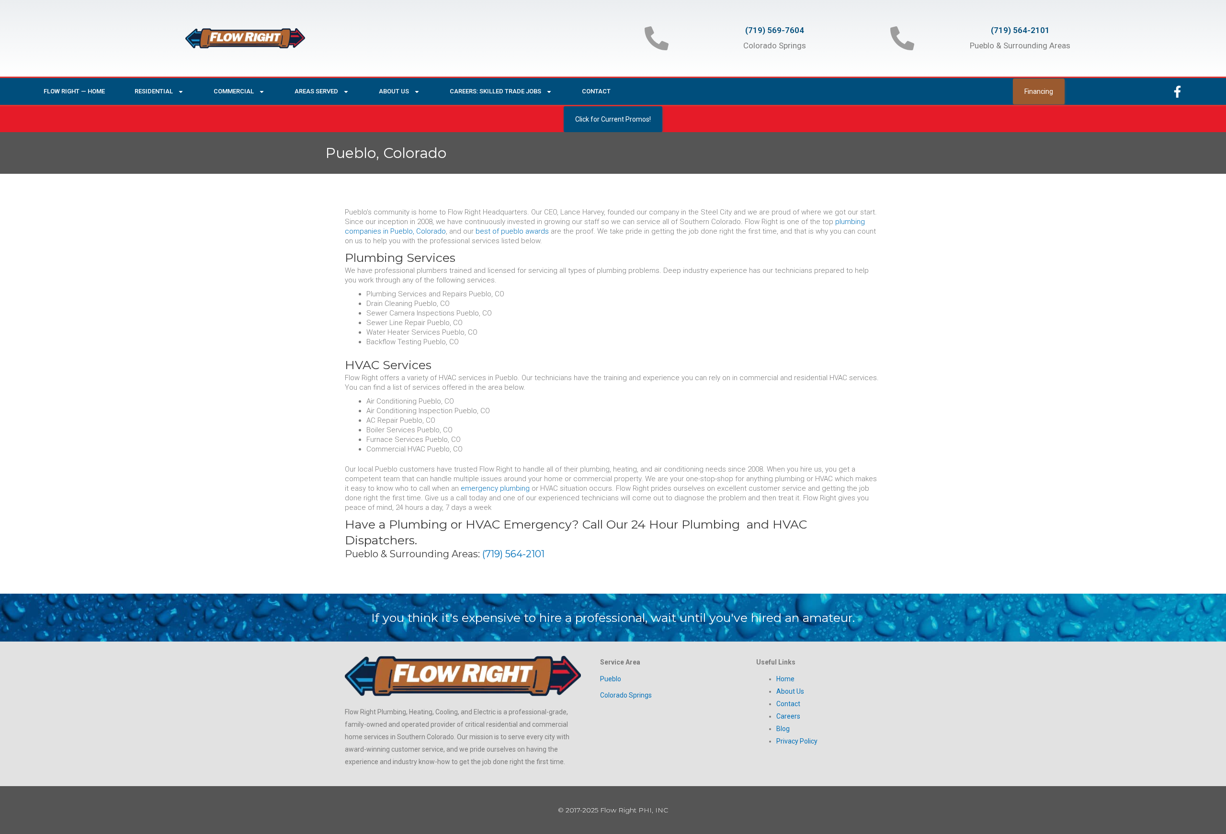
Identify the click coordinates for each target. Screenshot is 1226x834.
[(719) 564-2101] (902, 38)
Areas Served (316, 91)
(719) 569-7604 (774, 30)
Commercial (234, 91)
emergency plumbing (495, 488)
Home (785, 679)
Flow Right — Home (74, 91)
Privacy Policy (796, 741)
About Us (394, 91)
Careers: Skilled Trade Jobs (495, 91)
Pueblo (610, 679)
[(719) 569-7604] (657, 38)
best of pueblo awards (512, 231)
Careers (788, 716)
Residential (154, 91)
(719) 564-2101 (1020, 30)
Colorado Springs (626, 695)
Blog (783, 729)
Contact (596, 91)
